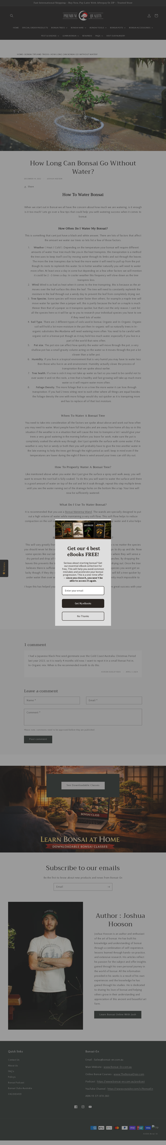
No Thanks (83, 616)
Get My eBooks (83, 603)
